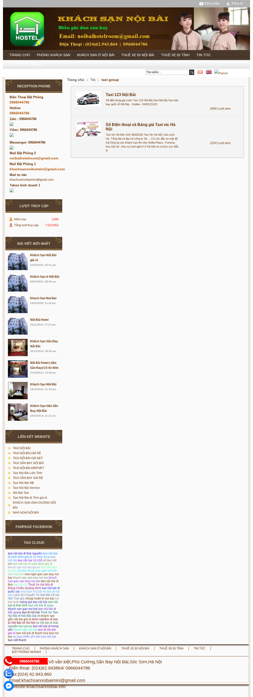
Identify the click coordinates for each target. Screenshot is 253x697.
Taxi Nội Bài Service (26, 488)
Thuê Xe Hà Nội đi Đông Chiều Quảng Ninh (30, 586)
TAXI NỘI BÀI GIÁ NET (28, 458)
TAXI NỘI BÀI (21, 448)
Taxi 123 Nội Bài (121, 95)
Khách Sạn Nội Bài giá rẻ (43, 257)
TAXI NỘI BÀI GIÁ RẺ (27, 453)
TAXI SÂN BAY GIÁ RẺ (28, 478)
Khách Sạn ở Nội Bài (44, 276)
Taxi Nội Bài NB (23, 483)
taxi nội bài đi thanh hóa (32, 633)
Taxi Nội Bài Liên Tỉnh (27, 473)
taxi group (25, 626)
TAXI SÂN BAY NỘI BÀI (28, 463)
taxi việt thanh (17, 640)
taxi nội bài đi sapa (41, 605)
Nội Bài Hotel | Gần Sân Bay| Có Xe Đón (44, 365)
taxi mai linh (16, 574)
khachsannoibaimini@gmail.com (32, 179)
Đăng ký (237, 3)
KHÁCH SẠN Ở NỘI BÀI (95, 55)
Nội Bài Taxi (21, 493)
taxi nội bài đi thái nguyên (25, 553)
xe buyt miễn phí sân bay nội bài (34, 636)
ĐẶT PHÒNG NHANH (26, 64)
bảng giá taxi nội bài (33, 602)
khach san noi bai (25, 629)
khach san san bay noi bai (30, 577)
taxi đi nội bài (31, 612)
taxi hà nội (20, 584)
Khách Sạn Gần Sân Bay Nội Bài (44, 408)
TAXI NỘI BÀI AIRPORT (28, 468)
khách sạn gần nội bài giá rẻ (31, 617)
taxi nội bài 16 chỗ (30, 560)
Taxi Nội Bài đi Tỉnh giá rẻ (30, 497)
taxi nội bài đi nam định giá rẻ (32, 564)
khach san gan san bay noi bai (32, 579)
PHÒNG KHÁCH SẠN (53, 55)
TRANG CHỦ (19, 55)
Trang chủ (75, 80)
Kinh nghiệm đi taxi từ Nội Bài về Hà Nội (33, 621)
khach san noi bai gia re (24, 567)
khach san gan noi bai (23, 609)
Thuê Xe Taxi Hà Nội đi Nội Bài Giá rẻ (33, 614)
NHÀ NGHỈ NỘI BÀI (26, 512)
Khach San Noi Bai (43, 298)
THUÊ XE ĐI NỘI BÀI (137, 55)
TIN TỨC (203, 55)
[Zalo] (9, 673)
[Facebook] (9, 686)
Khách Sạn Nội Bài (43, 384)
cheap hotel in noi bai (39, 598)
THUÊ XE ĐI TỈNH (175, 55)
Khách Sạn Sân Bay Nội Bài (44, 344)
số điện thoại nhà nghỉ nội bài (37, 571)
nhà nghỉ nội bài (31, 591)
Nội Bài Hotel (39, 320)
